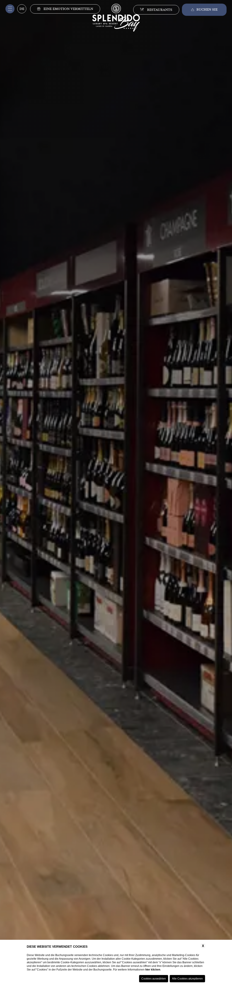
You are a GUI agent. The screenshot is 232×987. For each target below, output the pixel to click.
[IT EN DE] (21, 10)
